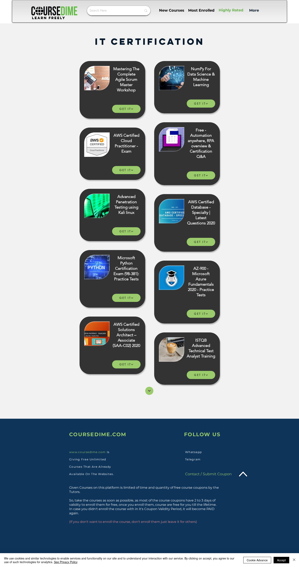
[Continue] (149, 391)
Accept (281, 560)
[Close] (294, 560)
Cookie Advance (257, 560)
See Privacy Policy (65, 562)
